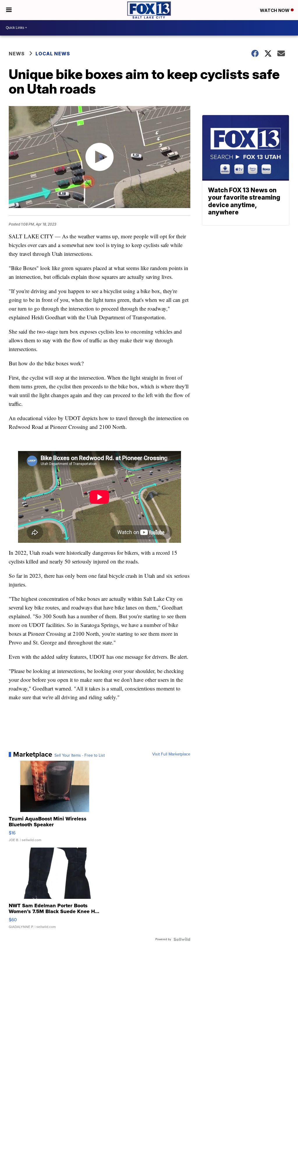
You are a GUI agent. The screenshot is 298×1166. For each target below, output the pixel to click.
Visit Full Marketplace (171, 754)
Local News (53, 54)
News (17, 54)
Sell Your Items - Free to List (79, 755)
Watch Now (275, 10)
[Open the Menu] (8, 10)
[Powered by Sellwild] (181, 939)
